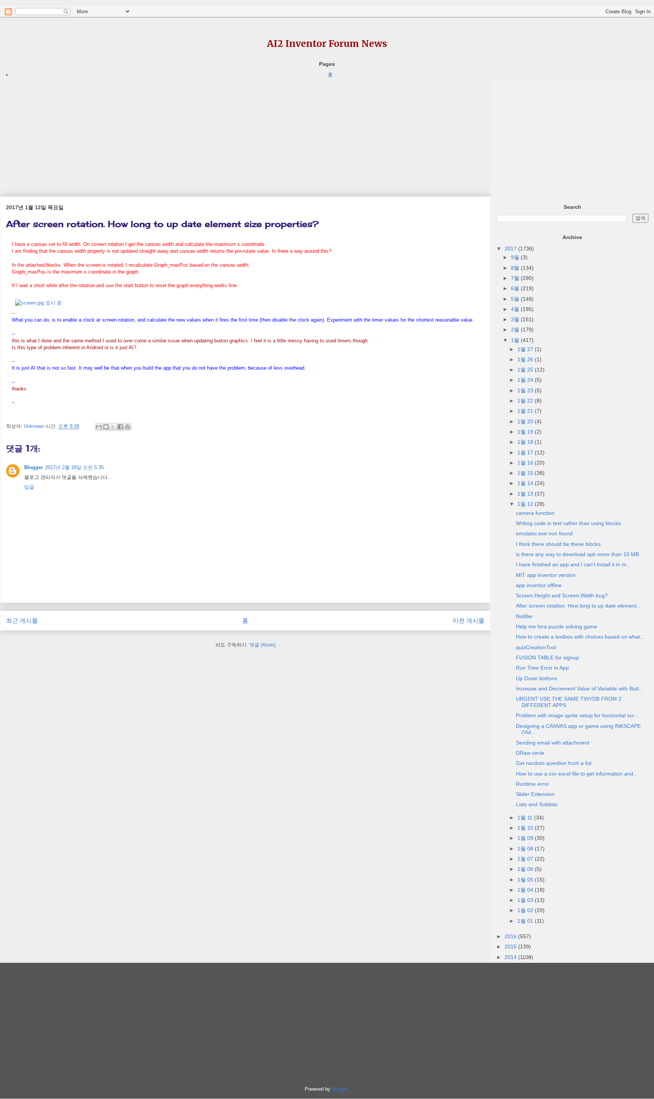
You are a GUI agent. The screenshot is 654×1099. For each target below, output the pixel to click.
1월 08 (526, 849)
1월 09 (526, 838)
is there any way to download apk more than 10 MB (577, 554)
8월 (516, 268)
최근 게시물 (22, 620)
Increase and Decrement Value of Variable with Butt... (579, 689)
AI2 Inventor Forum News (327, 44)
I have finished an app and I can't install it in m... (573, 564)
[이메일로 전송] (99, 427)
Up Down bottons (536, 678)
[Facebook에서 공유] (120, 427)
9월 (516, 257)
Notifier (524, 616)
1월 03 (526, 900)
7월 (516, 278)
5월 (516, 299)
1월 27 (526, 349)
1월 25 (526, 370)
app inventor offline (539, 585)
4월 (516, 309)
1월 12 (526, 504)
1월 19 (526, 432)
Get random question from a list (554, 763)
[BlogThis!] (106, 427)
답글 (29, 487)
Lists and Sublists (536, 804)
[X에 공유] (113, 427)
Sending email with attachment (552, 743)
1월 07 (526, 859)
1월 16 (526, 463)
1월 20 (526, 421)
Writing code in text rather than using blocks (568, 523)
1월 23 (526, 390)
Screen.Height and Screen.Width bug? (562, 595)
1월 (516, 340)
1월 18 (526, 442)
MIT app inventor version (546, 575)
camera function (535, 513)
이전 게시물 (468, 620)
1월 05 (526, 880)
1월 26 (526, 359)
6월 (516, 288)
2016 (511, 936)
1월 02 (526, 910)
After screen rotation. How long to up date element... (578, 606)
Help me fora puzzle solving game (556, 626)
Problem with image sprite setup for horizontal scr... (577, 715)
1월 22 (526, 401)
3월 (516, 319)
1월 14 (526, 483)
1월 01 (526, 921)
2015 (511, 947)
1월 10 (526, 828)
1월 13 (526, 494)
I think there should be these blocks (558, 544)
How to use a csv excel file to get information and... (577, 774)
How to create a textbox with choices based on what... (580, 637)
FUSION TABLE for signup (547, 657)
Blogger (33, 467)
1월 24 (526, 380)
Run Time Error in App (542, 668)
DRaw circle (530, 753)
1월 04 (526, 890)
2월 (516, 329)
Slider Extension (535, 794)
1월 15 (526, 473)
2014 (511, 957)
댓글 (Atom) (262, 645)
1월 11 (525, 818)
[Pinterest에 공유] (127, 427)
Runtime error (532, 784)
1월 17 (526, 452)
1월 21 (526, 411)
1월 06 (526, 869)
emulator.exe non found (544, 533)
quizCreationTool (536, 647)
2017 (511, 249)
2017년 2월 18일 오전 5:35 (74, 467)
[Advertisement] (227, 132)
